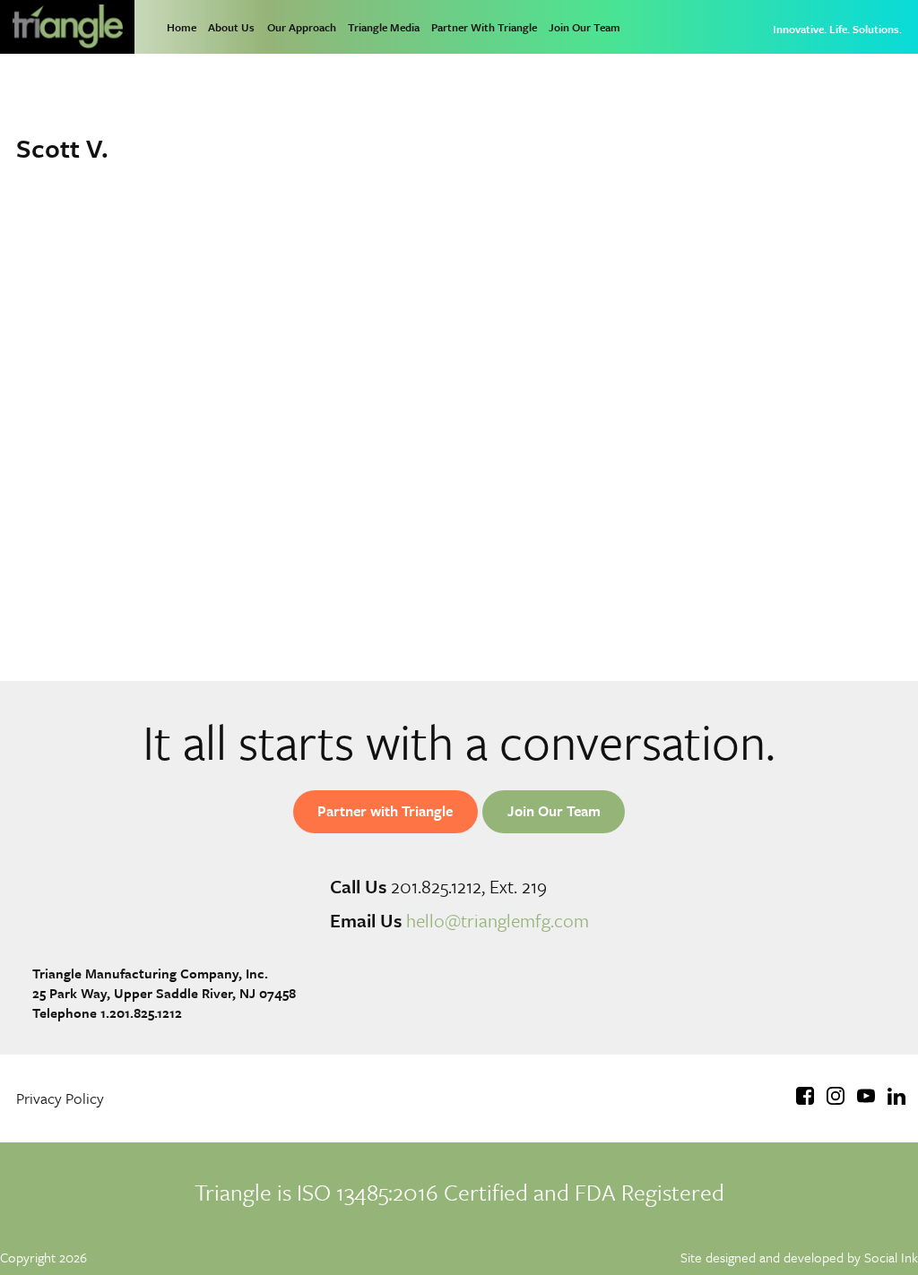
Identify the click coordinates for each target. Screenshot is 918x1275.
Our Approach (301, 27)
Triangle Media (384, 27)
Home (181, 27)
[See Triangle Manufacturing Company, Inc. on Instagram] (835, 1099)
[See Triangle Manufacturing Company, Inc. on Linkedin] (896, 1099)
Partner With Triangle (484, 27)
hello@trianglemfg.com (497, 920)
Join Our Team (584, 27)
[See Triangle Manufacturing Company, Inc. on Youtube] (866, 1099)
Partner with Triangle (385, 811)
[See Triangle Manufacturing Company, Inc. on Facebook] (805, 1099)
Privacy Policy (60, 1098)
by (799, 1257)
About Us (231, 27)
